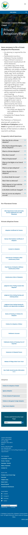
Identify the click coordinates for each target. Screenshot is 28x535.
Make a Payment (5, 465)
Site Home (5, 5)
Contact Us (4, 468)
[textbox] (14, 422)
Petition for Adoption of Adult (11, 385)
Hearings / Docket (6, 463)
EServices (3, 477)
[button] (14, 141)
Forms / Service (5, 461)
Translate (12, 507)
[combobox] (14, 422)
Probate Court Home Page (8, 475)
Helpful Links (4, 479)
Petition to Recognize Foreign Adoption (13, 401)
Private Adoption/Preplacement (11, 396)
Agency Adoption (7, 391)
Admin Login (24, 519)
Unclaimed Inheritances (7, 486)
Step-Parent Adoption (8, 406)
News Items (4, 482)
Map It (3, 444)
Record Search (5, 484)
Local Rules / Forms (6, 458)
